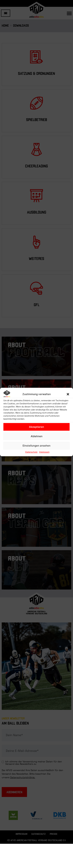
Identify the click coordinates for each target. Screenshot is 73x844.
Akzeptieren (36, 426)
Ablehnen (36, 436)
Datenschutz (31, 452)
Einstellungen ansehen (36, 445)
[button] (68, 394)
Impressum (44, 452)
